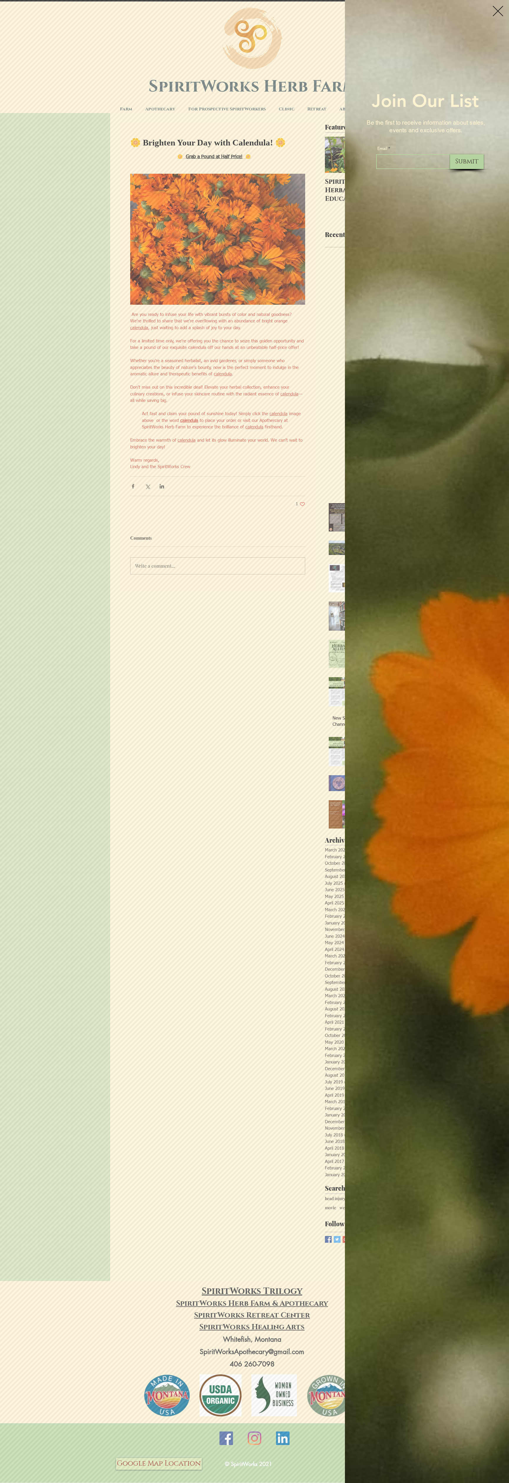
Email (382, 148)
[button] (498, 11)
